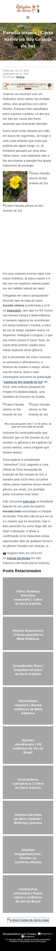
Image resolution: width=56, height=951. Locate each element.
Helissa (20, 77)
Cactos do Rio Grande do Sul (23, 382)
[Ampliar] (23, 175)
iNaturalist (13, 310)
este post (29, 501)
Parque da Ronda (18, 558)
